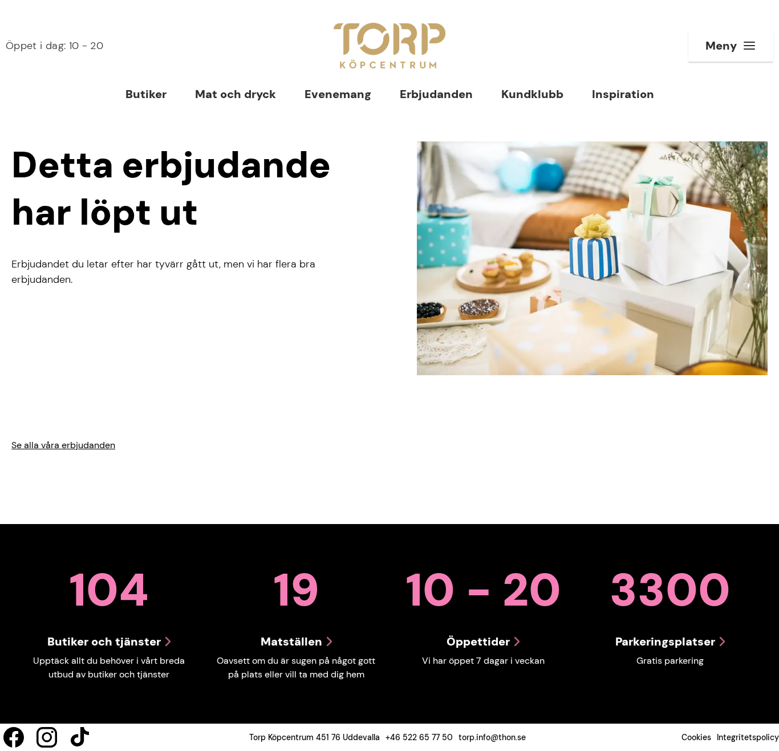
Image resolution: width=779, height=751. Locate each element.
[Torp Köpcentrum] (389, 45)
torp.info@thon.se (492, 737)
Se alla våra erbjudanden (63, 445)
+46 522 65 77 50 (419, 737)
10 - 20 (54, 45)
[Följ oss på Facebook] (13, 737)
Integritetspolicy (748, 737)
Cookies (696, 737)
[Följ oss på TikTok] (80, 737)
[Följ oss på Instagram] (46, 737)
